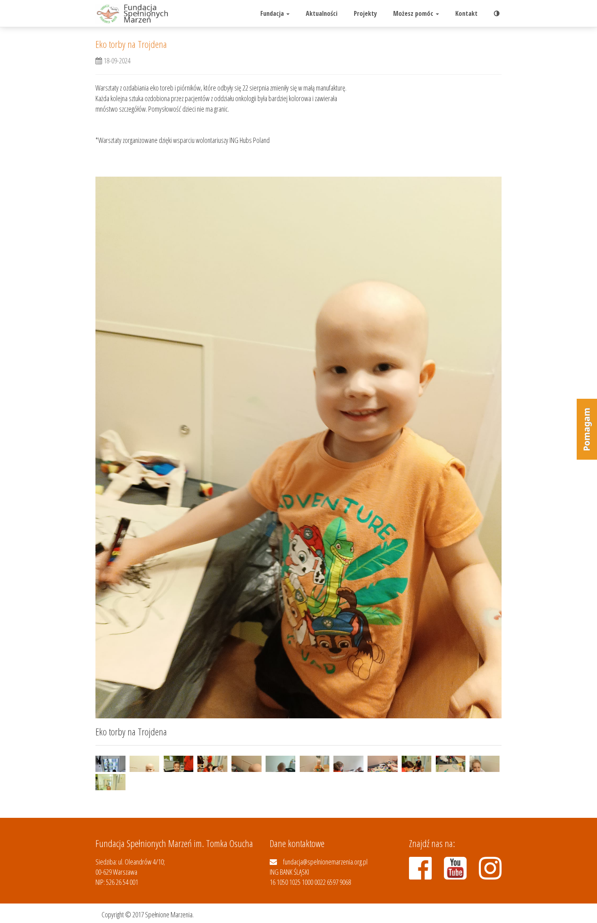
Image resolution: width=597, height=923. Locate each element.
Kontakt (466, 13)
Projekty (365, 13)
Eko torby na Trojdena (131, 44)
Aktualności (321, 13)
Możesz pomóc (414, 13)
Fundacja (273, 13)
